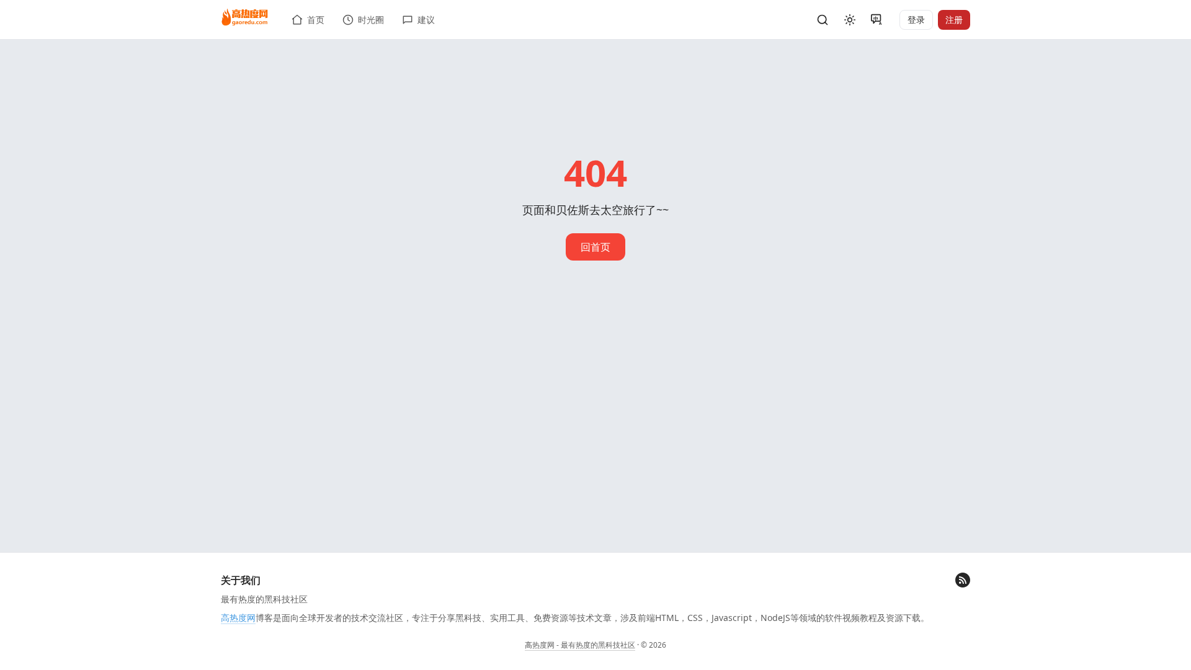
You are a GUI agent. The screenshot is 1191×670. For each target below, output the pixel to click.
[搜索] (822, 19)
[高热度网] (245, 18)
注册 (954, 19)
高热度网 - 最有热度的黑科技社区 (580, 645)
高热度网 (238, 617)
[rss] (962, 580)
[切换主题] (850, 20)
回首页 (595, 247)
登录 (916, 19)
